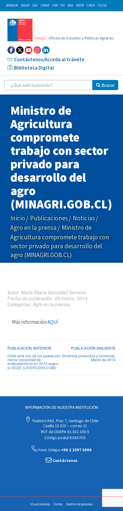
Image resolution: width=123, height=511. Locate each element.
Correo (58, 504)
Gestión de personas (79, 504)
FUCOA (102, 5)
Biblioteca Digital (34, 68)
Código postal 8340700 (65, 437)
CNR (55, 5)
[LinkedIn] (46, 50)
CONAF (45, 5)
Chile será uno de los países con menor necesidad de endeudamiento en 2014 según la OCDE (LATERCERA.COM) (34, 361)
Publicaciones (49, 218)
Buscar (107, 85)
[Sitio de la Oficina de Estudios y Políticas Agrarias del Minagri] (61, 30)
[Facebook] (11, 50)
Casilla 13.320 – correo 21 (64, 425)
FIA (63, 5)
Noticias (84, 218)
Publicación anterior (29, 347)
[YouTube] (28, 50)
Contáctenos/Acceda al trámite (49, 59)
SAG (35, 5)
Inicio (17, 218)
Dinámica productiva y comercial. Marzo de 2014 (89, 357)
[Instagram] (37, 50)
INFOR (80, 5)
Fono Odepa (65, 449)
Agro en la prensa (33, 228)
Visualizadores (40, 504)
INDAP (25, 5)
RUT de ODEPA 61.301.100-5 (64, 431)
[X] (20, 50)
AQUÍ (53, 322)
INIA (70, 5)
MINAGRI (12, 5)
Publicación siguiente (93, 347)
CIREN (91, 5)
